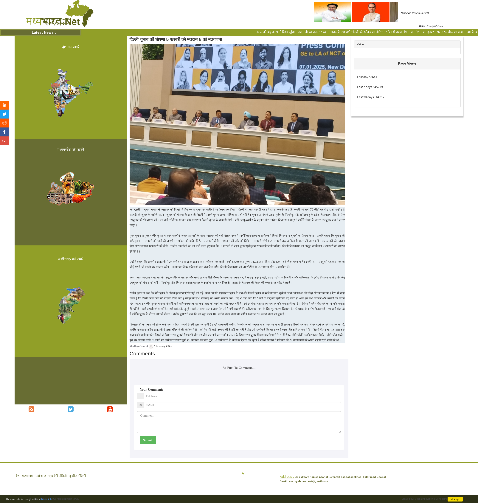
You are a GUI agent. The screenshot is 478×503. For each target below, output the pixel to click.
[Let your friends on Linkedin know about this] (4, 105)
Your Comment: (151, 389)
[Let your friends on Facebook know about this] (4, 131)
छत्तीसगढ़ (41, 476)
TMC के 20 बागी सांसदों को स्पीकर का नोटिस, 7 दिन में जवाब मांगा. (318, 32)
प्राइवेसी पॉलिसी (58, 476)
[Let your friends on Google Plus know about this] (4, 140)
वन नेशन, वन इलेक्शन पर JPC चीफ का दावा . (387, 32)
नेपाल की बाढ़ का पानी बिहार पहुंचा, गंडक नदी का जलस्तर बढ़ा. (241, 32)
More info (46, 499)
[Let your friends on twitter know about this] (4, 114)
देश (17, 476)
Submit (148, 440)
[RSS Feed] (31, 409)
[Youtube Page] (110, 409)
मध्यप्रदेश (27, 476)
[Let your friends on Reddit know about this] (4, 123)
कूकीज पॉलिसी (77, 476)
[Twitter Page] (71, 409)
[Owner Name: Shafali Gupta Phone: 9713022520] (60, 13)
